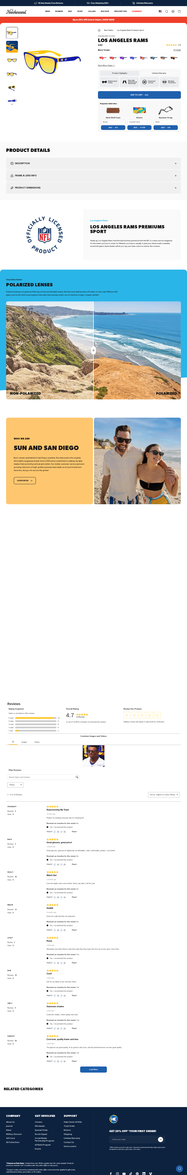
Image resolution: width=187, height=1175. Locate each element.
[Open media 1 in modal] (54, 61)
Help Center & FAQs (73, 1122)
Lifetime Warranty (72, 1138)
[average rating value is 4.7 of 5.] (172, 45)
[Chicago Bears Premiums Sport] (164, 58)
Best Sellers (108, 30)
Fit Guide (177, 50)
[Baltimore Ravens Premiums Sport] (123, 58)
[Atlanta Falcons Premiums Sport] (113, 58)
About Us (10, 1122)
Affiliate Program (43, 1145)
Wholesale (40, 1126)
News (8, 1130)
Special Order (41, 1130)
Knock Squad (41, 1134)
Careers (38, 1122)
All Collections (12, 1142)
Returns (67, 1130)
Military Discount (14, 1134)
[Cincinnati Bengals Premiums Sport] (174, 58)
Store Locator (70, 1146)
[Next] (82, 66)
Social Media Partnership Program (44, 1139)
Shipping (68, 1134)
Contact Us (69, 1142)
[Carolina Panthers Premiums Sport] (154, 58)
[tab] (119, 73)
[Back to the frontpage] (99, 30)
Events (38, 1149)
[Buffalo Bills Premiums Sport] (134, 58)
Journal (9, 1126)
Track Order (69, 1126)
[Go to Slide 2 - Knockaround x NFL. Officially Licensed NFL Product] (12, 47)
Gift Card (10, 1138)
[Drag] (93, 350)
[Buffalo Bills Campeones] (144, 58)
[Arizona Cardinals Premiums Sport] (103, 58)
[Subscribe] (160, 1139)
